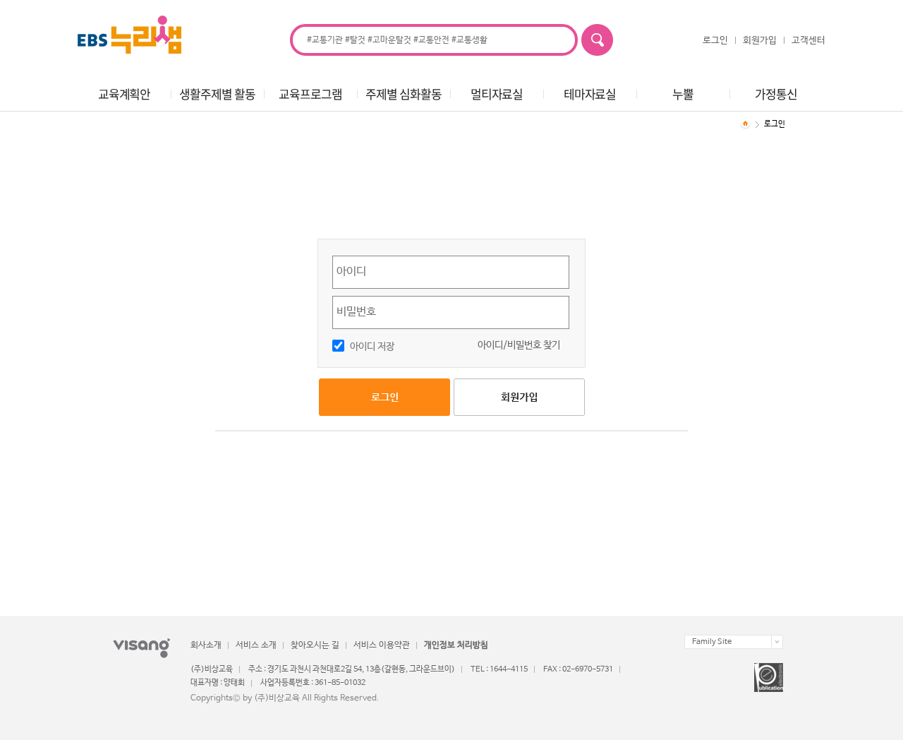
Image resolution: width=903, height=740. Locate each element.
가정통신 (776, 93)
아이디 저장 (372, 346)
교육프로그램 (310, 93)
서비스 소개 (256, 645)
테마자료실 (590, 93)
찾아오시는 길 (315, 645)
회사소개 (206, 645)
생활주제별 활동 (217, 93)
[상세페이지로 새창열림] (768, 678)
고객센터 (808, 40)
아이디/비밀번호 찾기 (519, 345)
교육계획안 (124, 93)
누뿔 (682, 93)
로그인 (715, 40)
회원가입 (760, 40)
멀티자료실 (497, 93)
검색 (597, 40)
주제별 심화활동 (403, 93)
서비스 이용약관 (381, 645)
